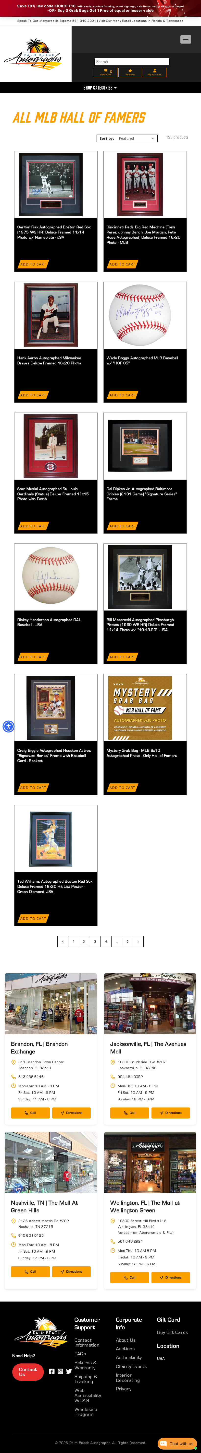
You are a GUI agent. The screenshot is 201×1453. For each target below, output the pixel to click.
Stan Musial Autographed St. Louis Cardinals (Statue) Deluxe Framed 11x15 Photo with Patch (53, 494)
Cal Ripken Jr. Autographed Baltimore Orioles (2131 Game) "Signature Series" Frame (142, 494)
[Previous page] (63, 941)
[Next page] (138, 941)
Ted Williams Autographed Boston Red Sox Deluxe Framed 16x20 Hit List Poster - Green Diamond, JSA (54, 886)
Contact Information (87, 1343)
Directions (74, 1113)
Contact (170, 129)
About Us (170, 54)
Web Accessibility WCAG (88, 1395)
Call (33, 1113)
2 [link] (84, 942)
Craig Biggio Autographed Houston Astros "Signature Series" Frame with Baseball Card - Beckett (54, 756)
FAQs (80, 1353)
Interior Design (170, 104)
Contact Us (28, 1372)
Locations (170, 116)
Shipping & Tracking (86, 1379)
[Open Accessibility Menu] (8, 726)
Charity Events (131, 1366)
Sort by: (107, 138)
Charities (170, 91)
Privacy (124, 1388)
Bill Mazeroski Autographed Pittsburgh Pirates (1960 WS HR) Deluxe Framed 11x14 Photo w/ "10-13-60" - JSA (140, 625)
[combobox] (132, 61)
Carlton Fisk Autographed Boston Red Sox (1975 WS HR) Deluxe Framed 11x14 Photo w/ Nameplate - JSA (53, 232)
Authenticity (170, 79)
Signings (170, 66)
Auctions (125, 1348)
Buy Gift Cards (172, 1332)
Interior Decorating (128, 1378)
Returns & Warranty (86, 1365)
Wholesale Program (86, 1412)
